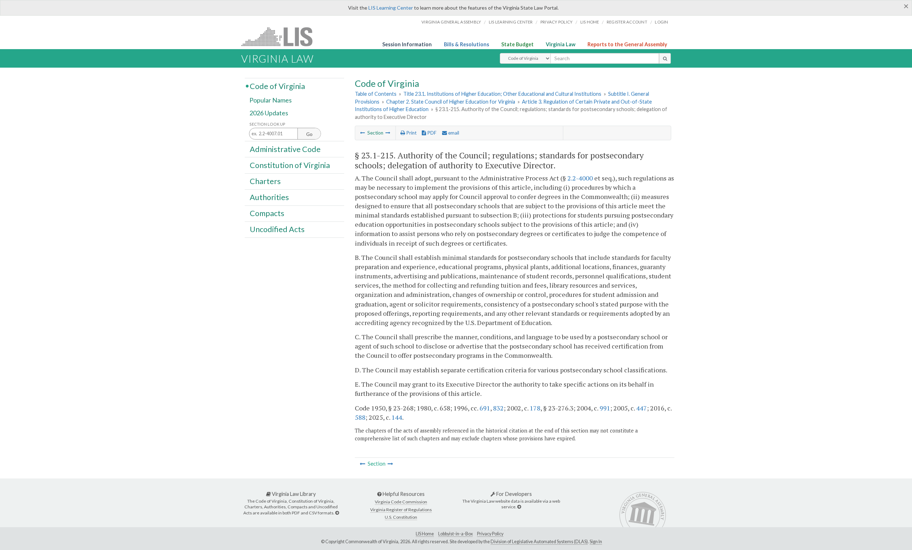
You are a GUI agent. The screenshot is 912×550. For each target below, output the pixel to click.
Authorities (269, 197)
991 (605, 408)
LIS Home (425, 533)
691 (485, 408)
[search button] (665, 58)
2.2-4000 (580, 178)
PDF (431, 133)
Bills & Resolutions (466, 44)
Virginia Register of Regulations (401, 509)
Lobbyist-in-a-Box (455, 533)
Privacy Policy (556, 22)
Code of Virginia (277, 85)
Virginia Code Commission (401, 501)
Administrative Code (285, 148)
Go (309, 134)
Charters (265, 181)
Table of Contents (376, 94)
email (453, 133)
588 (360, 417)
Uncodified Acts (277, 229)
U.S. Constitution (401, 517)
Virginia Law (560, 44)
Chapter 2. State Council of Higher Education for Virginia (450, 102)
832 (498, 408)
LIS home (589, 22)
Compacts (267, 213)
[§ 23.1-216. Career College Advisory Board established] (387, 133)
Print (410, 133)
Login (661, 22)
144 (397, 417)
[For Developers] (519, 506)
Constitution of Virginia (290, 164)
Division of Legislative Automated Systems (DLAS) (539, 541)
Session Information (407, 44)
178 (535, 408)
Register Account (627, 22)
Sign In (596, 541)
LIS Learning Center (390, 8)
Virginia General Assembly (451, 22)
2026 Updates (268, 113)
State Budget (517, 44)
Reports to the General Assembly (627, 44)
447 (641, 408)
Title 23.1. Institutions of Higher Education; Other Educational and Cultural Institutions (502, 94)
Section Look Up (267, 124)
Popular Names (270, 100)
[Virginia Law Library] (337, 512)
